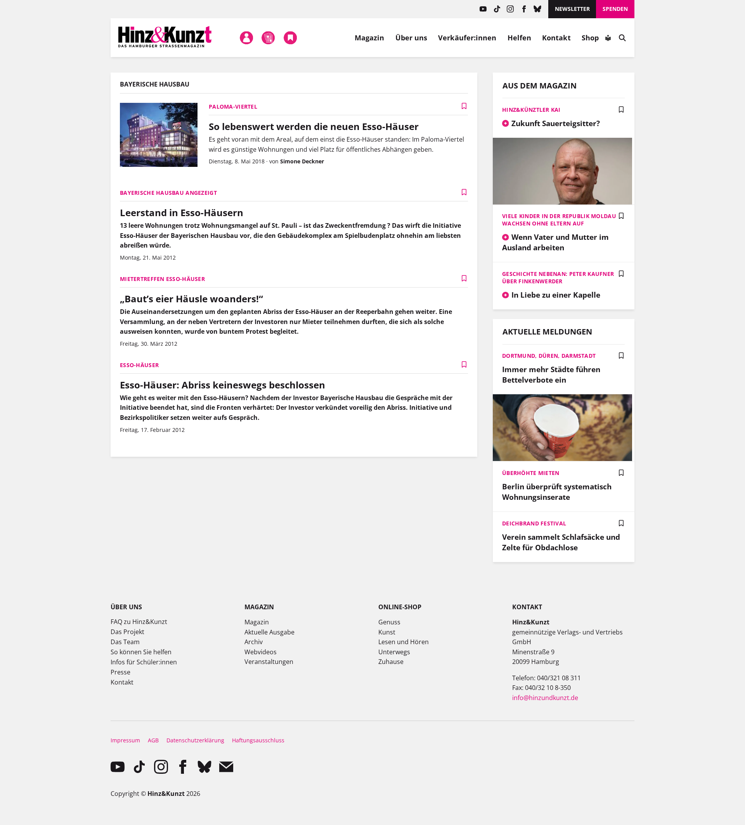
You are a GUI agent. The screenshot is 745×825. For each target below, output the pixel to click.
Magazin (370, 37)
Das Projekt (127, 631)
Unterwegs (394, 652)
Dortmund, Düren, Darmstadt (549, 355)
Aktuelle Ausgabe (269, 632)
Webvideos (260, 652)
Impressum (125, 740)
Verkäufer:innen (467, 37)
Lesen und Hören (403, 642)
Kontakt (556, 37)
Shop (590, 37)
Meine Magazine (268, 37)
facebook (524, 9)
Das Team (125, 642)
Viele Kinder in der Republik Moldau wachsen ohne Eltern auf (559, 219)
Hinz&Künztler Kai (531, 109)
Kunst (386, 632)
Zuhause (391, 661)
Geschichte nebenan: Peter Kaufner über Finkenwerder (558, 277)
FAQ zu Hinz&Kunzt (139, 621)
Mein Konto (246, 37)
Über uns (411, 37)
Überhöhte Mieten (530, 473)
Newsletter (572, 8)
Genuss (389, 622)
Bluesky (537, 9)
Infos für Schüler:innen (144, 662)
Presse (120, 672)
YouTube (483, 9)
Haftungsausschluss (258, 740)
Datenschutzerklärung (195, 740)
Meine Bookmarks (290, 37)
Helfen (520, 37)
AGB (153, 740)
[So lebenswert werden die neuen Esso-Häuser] (159, 136)
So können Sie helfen (141, 652)
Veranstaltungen (268, 661)
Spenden (615, 8)
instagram (510, 9)
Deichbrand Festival (534, 523)
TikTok (497, 9)
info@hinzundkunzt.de (545, 697)
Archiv (253, 642)
